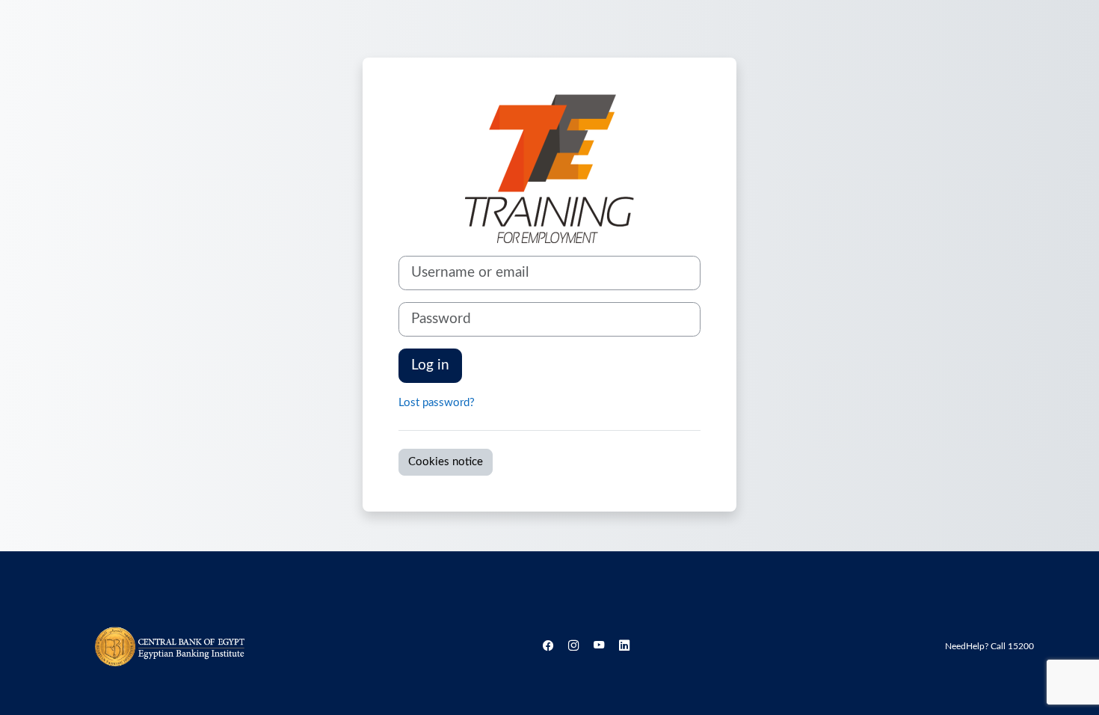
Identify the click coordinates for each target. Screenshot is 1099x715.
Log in (430, 365)
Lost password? (436, 402)
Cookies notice (445, 461)
